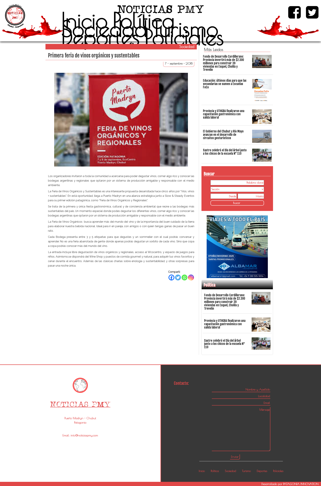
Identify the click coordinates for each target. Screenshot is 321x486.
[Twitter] (178, 277)
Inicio (84, 20)
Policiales (184, 37)
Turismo (185, 28)
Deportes (100, 37)
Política (144, 20)
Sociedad (104, 28)
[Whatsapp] (184, 277)
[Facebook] (171, 277)
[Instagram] (191, 277)
